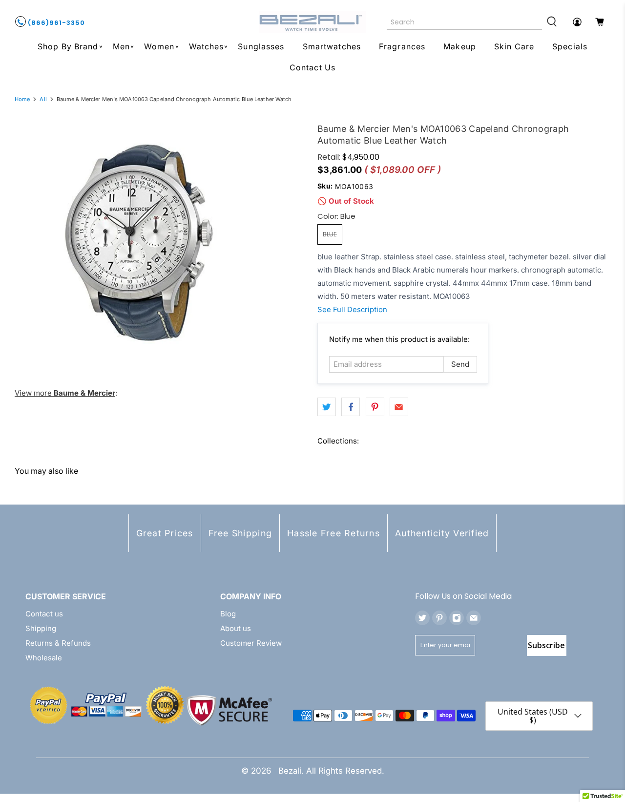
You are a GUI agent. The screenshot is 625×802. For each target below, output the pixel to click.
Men (121, 46)
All (43, 99)
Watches (206, 46)
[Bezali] (312, 22)
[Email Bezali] (473, 618)
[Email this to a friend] (399, 407)
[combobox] (464, 22)
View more (65, 393)
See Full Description (352, 309)
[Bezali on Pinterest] (439, 618)
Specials (569, 46)
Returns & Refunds (58, 643)
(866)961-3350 (55, 22)
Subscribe (546, 645)
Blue (330, 234)
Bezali (289, 771)
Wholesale (43, 657)
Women (159, 46)
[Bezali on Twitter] (422, 618)
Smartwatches (332, 46)
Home (22, 99)
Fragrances (402, 46)
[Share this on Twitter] (326, 407)
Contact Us (312, 67)
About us (235, 628)
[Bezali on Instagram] (456, 618)
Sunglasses (261, 46)
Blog (228, 613)
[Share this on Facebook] (350, 407)
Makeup (459, 46)
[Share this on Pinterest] (375, 407)
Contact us (44, 613)
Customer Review (251, 643)
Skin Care (514, 46)
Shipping (40, 628)
